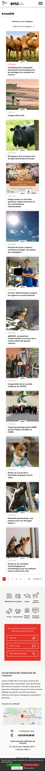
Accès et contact (10, 703)
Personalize (17, 768)
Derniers (36, 579)
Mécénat (12, 638)
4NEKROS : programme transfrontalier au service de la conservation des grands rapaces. (22, 339)
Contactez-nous (26, 731)
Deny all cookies (31, 765)
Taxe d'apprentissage (17, 654)
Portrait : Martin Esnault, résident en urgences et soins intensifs (22, 294)
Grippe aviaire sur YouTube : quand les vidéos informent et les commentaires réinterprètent (21, 203)
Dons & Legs (14, 646)
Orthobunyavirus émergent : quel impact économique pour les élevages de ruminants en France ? (21, 71)
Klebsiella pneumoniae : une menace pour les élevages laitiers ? (20, 520)
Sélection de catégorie (22, 26)
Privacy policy (29, 768)
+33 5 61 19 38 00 (26, 735)
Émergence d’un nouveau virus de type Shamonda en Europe (21, 157)
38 (29, 579)
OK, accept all (14, 765)
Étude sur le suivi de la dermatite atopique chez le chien (20, 475)
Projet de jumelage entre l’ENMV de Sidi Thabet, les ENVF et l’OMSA (22, 429)
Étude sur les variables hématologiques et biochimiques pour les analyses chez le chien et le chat (22, 567)
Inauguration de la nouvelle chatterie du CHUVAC (20, 385)
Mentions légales (22, 758)
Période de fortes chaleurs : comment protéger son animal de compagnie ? (21, 249)
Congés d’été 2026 (16, 115)
